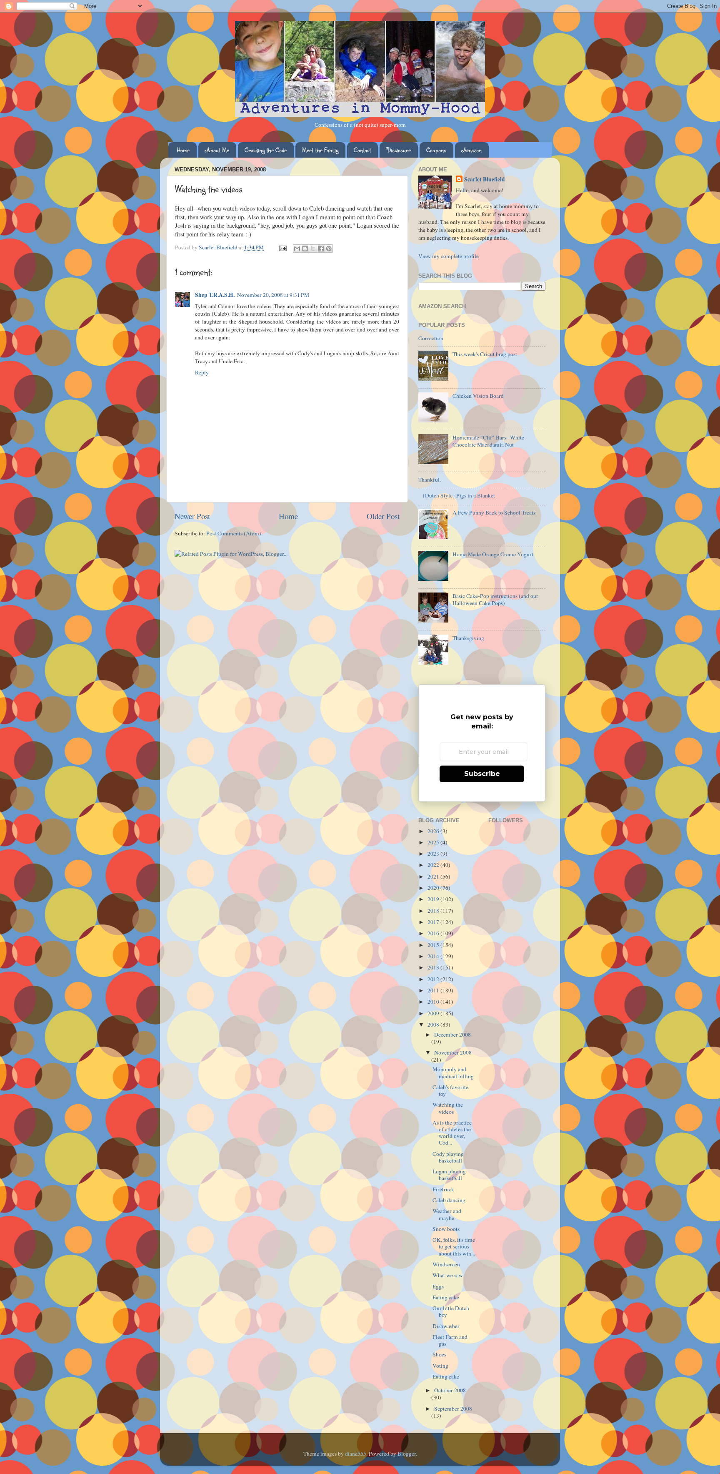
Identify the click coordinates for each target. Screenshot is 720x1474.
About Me (217, 150)
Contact (362, 150)
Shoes (439, 1354)
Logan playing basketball (449, 1175)
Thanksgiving (468, 638)
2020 (434, 887)
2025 (434, 842)
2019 (434, 899)
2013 (434, 967)
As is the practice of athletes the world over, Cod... (452, 1133)
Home (183, 150)
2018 (434, 910)
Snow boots (446, 1229)
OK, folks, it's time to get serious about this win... (453, 1246)
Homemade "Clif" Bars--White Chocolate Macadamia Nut (488, 441)
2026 (434, 831)
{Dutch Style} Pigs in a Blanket (458, 495)
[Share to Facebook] (321, 248)
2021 (434, 876)
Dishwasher (446, 1326)
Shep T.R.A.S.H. (215, 295)
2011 (434, 990)
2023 (434, 853)
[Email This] (297, 248)
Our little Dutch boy (450, 1311)
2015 (434, 945)
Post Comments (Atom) (233, 533)
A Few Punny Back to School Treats (493, 512)
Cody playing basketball (448, 1157)
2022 (434, 865)
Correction (430, 338)
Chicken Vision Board (478, 395)
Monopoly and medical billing (453, 1072)
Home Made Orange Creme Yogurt (492, 554)
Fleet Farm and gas (450, 1340)
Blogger (407, 1453)
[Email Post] (282, 247)
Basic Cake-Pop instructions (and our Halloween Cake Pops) (495, 599)
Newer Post (192, 516)
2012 (434, 979)
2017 (434, 922)
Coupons (436, 150)
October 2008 (450, 1390)
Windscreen (446, 1264)
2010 (434, 1001)
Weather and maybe (446, 1214)
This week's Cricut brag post (484, 354)
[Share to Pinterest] (329, 248)
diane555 (355, 1453)
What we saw (447, 1275)
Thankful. (429, 479)
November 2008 (453, 1052)
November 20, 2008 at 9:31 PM (273, 295)
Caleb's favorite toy (450, 1090)
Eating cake (445, 1297)
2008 (434, 1024)
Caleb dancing (448, 1200)
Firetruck (443, 1189)
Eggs (438, 1286)
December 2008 (452, 1034)
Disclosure (398, 150)
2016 (434, 933)
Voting (440, 1365)
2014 (434, 956)
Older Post (383, 516)
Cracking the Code (266, 150)
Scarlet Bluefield (484, 179)
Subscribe (482, 774)
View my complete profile (448, 256)
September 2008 (453, 1408)
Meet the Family (320, 150)
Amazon (472, 150)
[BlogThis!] (305, 248)
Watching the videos (447, 1108)
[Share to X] (313, 248)
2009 (434, 1013)
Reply (202, 372)
